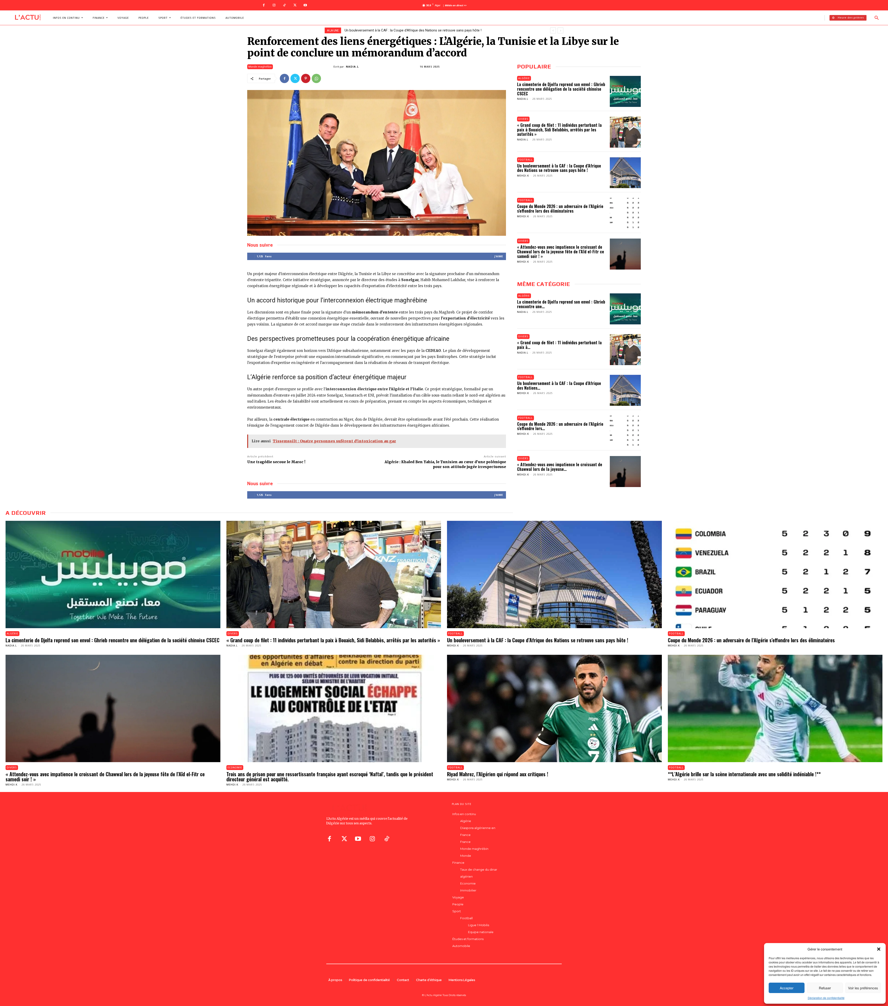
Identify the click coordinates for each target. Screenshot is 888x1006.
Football (525, 159)
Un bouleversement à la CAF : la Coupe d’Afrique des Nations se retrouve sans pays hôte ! (559, 168)
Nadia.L (352, 66)
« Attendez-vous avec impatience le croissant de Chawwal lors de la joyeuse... (559, 466)
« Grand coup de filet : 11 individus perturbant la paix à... (559, 344)
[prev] (553, 30)
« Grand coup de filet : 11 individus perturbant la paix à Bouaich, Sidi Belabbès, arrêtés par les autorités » (559, 129)
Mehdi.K (523, 175)
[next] (560, 30)
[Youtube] (305, 5)
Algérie (524, 78)
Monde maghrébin (260, 66)
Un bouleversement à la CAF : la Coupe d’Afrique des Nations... (559, 385)
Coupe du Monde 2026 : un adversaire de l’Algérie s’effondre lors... (560, 426)
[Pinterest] (305, 78)
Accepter (786, 987)
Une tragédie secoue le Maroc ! (276, 462)
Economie (235, 767)
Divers (523, 119)
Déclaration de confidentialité (826, 998)
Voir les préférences (863, 987)
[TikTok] (285, 5)
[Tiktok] (387, 839)
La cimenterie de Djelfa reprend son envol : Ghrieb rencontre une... (561, 304)
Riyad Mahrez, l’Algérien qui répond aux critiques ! (497, 774)
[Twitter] (295, 5)
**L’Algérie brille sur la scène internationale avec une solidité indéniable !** (744, 774)
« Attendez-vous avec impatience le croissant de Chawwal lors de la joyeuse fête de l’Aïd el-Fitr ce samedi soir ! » (431, 30)
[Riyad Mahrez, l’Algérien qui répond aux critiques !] (554, 708)
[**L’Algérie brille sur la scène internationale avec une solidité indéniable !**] (775, 708)
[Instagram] (274, 5)
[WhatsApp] (316, 78)
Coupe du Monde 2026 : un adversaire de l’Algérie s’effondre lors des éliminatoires (560, 208)
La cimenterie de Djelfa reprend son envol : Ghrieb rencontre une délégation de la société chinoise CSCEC (561, 88)
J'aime (498, 256)
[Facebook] (264, 5)
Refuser (825, 987)
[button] (878, 949)
